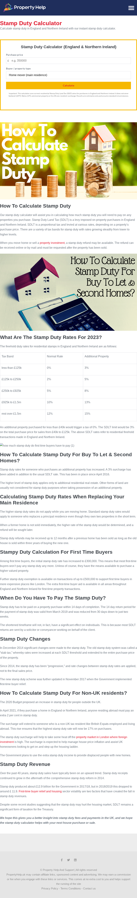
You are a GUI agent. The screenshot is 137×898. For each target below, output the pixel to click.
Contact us (89, 888)
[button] (131, 8)
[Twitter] (68, 860)
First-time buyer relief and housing (40, 791)
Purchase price (14, 54)
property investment (52, 242)
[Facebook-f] (61, 860)
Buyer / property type (18, 68)
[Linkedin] (75, 860)
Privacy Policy (49, 888)
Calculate (68, 85)
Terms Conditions (70, 888)
